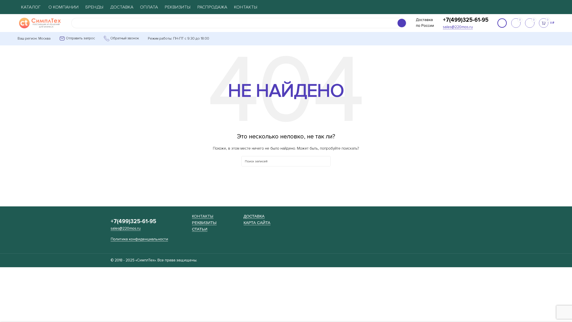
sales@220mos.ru (458, 27)
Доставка (254, 216)
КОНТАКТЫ (202, 216)
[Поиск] (401, 23)
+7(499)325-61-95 (465, 20)
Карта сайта (257, 222)
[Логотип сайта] (40, 23)
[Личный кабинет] (502, 23)
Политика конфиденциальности (139, 239)
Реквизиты (204, 222)
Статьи (199, 229)
